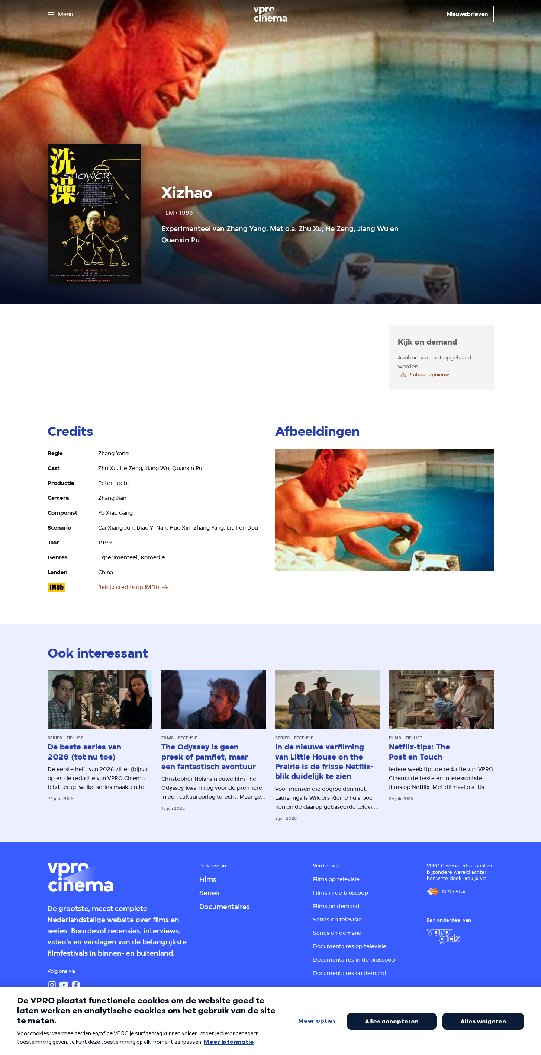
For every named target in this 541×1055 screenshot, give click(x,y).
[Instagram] (52, 984)
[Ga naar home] (270, 14)
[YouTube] (63, 984)
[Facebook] (75, 984)
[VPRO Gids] (443, 936)
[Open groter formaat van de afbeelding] (384, 510)
